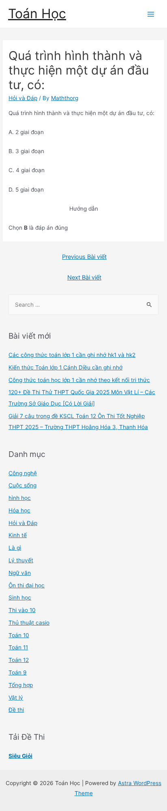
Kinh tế (18, 535)
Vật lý (16, 697)
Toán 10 (19, 635)
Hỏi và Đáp (23, 98)
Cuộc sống (22, 485)
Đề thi (16, 709)
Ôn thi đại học (27, 585)
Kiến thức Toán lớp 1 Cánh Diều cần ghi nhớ (65, 367)
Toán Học (37, 13)
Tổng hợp (21, 685)
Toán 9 (18, 672)
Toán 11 (18, 647)
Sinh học (20, 597)
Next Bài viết (84, 277)
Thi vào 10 (22, 610)
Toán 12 (19, 660)
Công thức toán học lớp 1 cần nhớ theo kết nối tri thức (79, 380)
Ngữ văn (20, 573)
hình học (20, 498)
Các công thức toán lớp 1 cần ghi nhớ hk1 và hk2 (72, 355)
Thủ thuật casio (29, 622)
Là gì (15, 547)
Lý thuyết (21, 560)
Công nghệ (23, 473)
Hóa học (19, 510)
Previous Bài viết (84, 256)
